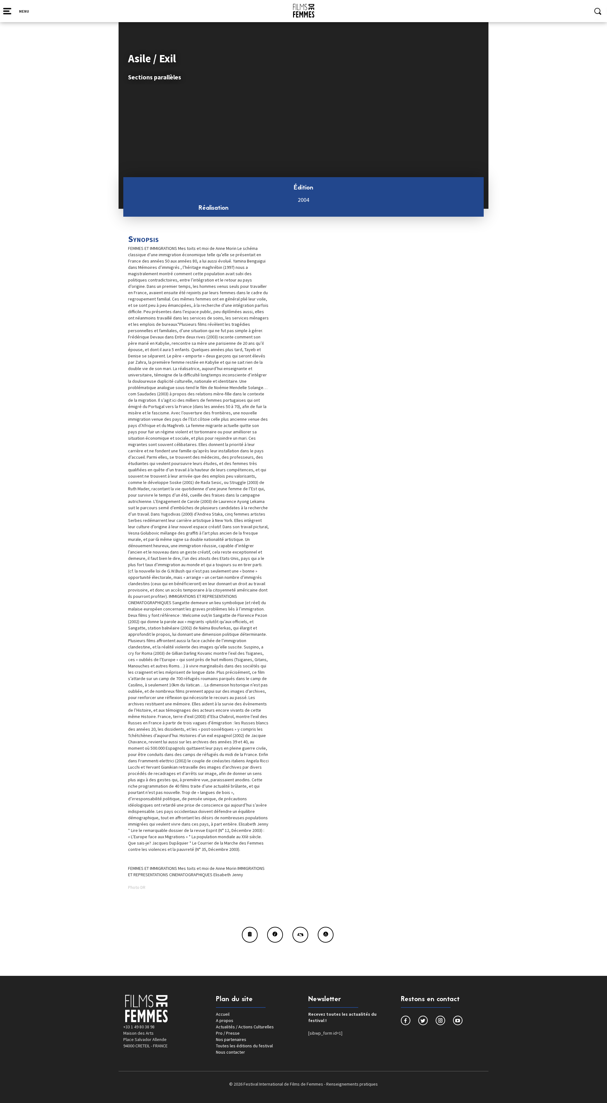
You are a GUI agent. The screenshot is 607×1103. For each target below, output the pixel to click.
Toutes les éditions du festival (244, 1046)
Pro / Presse (228, 1033)
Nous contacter (230, 1052)
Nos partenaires (231, 1039)
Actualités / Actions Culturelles (245, 1027)
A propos (224, 1020)
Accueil (223, 1014)
